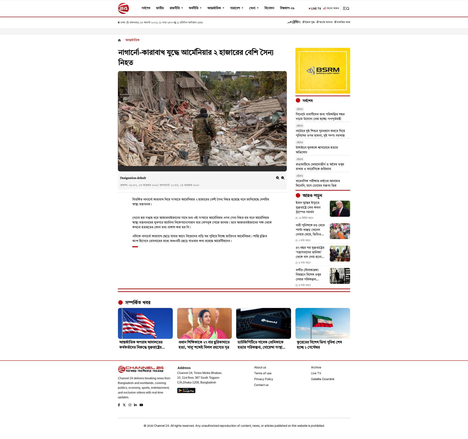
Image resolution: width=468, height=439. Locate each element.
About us (260, 367)
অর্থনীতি (194, 8)
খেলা (252, 8)
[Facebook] (119, 405)
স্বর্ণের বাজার (325, 22)
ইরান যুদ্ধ (310, 22)
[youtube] (141, 405)
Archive (316, 367)
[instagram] (130, 405)
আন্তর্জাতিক (214, 8)
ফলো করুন (332, 8)
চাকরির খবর (343, 22)
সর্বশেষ (146, 8)
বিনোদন (269, 8)
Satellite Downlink (322, 379)
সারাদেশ (235, 8)
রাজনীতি (175, 8)
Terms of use (262, 373)
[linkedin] (135, 405)
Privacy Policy (263, 379)
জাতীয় (160, 8)
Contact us (261, 385)
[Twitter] (124, 405)
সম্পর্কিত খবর (137, 302)
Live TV (316, 373)
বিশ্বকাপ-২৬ (287, 8)
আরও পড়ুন (312, 196)
